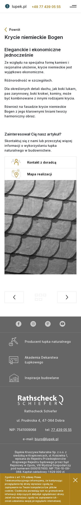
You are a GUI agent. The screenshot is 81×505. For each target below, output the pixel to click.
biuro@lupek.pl (46, 439)
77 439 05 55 (61, 430)
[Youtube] (62, 324)
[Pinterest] (47, 324)
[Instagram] (33, 324)
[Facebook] (18, 324)
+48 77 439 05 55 (46, 7)
